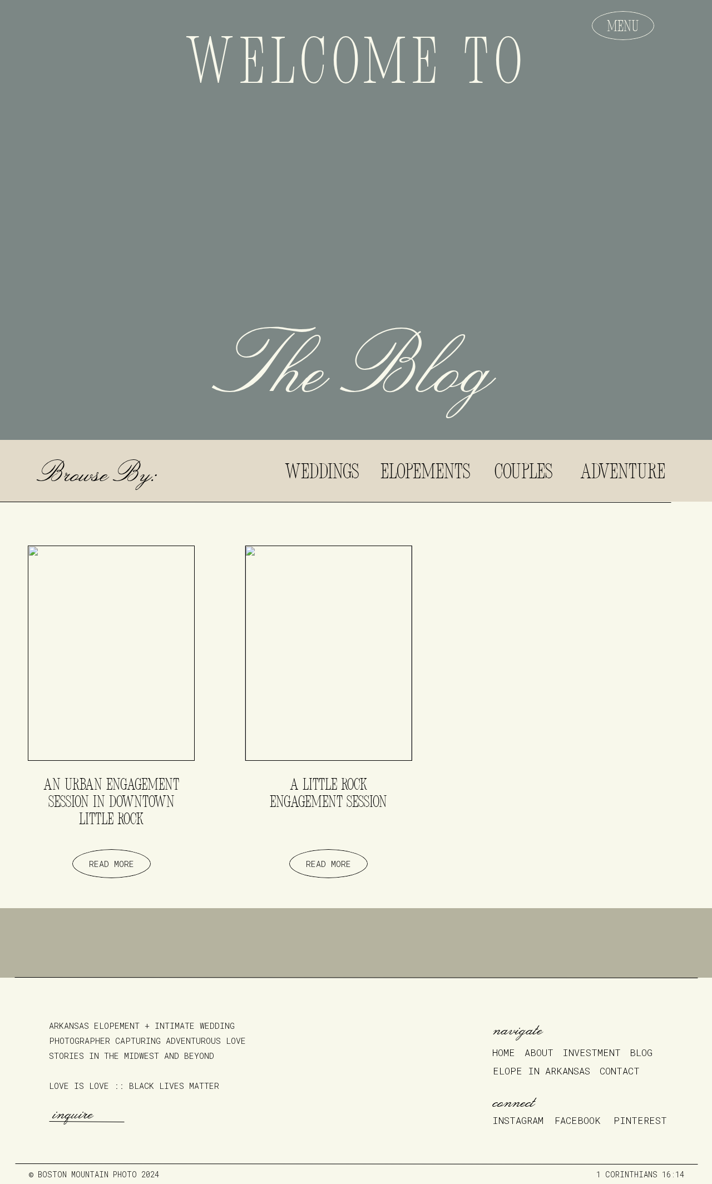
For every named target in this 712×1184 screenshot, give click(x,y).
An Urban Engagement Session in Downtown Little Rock (111, 803)
